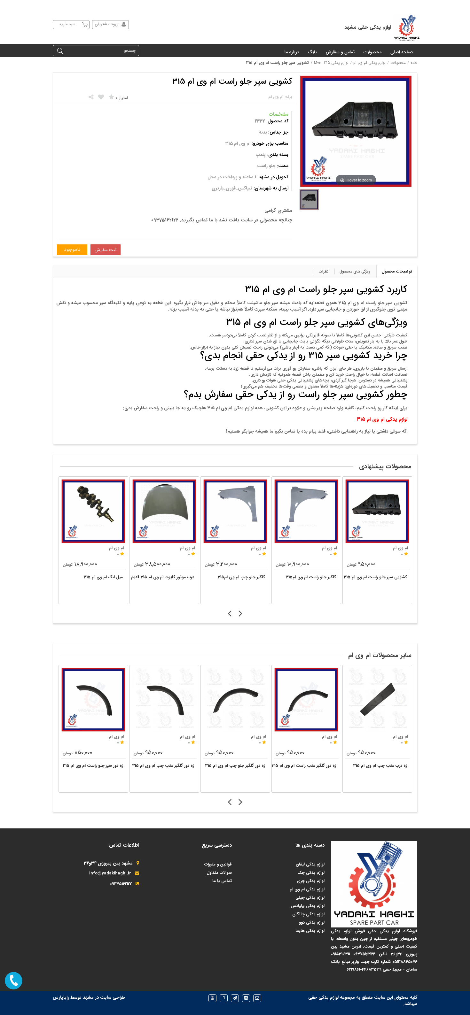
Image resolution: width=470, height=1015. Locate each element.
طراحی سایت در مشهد (104, 997)
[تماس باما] (13, 980)
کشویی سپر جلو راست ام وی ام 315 (375, 577)
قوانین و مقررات (218, 864)
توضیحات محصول (397, 271)
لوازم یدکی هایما (310, 930)
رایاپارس (61, 997)
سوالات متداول (219, 872)
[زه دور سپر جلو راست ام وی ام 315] (93, 699)
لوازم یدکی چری (311, 881)
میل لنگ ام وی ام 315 (103, 577)
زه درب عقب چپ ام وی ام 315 (380, 765)
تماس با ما (222, 881)
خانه (414, 63)
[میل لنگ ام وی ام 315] (93, 511)
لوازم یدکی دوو (312, 922)
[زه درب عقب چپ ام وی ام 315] (377, 699)
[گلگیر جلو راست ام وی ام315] (306, 511)
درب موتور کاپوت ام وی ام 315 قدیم (162, 577)
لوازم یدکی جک (311, 872)
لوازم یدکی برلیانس (308, 906)
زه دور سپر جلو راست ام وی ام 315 (93, 765)
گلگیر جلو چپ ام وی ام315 (241, 577)
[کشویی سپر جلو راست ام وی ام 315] (377, 511)
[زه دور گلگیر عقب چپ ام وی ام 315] (164, 699)
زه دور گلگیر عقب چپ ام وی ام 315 (163, 765)
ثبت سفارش (105, 249)
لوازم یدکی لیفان (310, 864)
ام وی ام (116, 736)
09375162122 (121, 883)
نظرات (323, 271)
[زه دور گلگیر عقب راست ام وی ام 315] (306, 699)
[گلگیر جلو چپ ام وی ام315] (235, 511)
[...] (309, 199)
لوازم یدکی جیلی (310, 897)
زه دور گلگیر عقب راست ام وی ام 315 (304, 765)
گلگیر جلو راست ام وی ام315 (311, 577)
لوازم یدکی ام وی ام (369, 63)
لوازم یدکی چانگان (308, 914)
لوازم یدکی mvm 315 (331, 63)
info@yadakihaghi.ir (110, 873)
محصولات (398, 63)
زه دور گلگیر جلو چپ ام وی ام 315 (235, 765)
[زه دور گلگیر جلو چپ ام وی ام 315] (235, 699)
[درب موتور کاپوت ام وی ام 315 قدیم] (164, 511)
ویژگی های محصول (355, 271)
